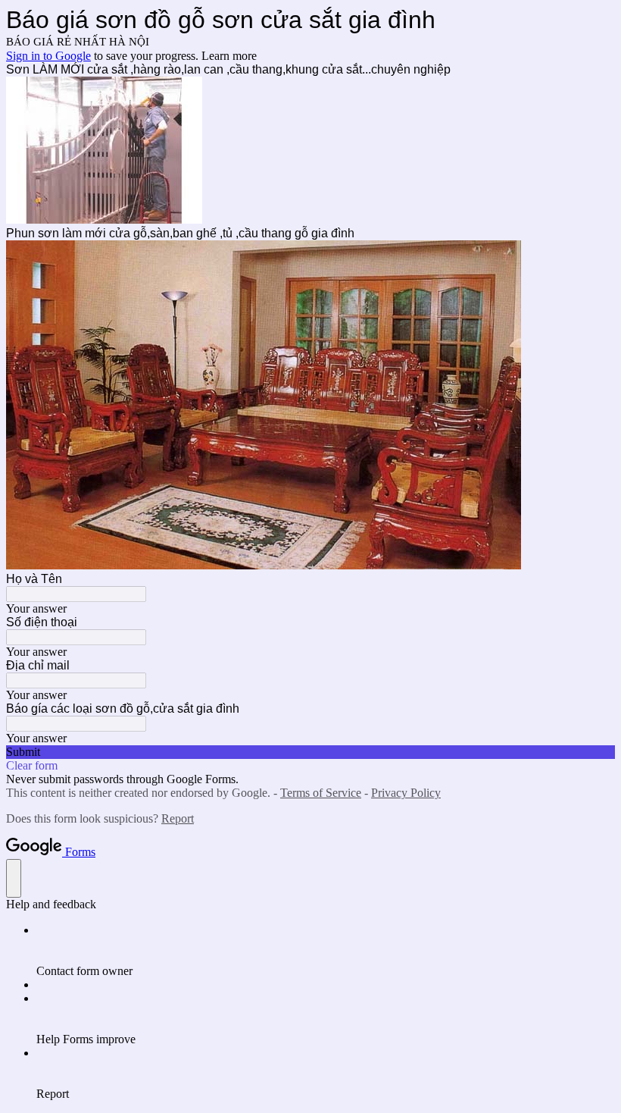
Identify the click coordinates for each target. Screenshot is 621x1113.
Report (177, 818)
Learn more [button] (229, 55)
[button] (310, 752)
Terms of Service (320, 792)
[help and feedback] (13, 878)
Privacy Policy (406, 792)
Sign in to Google (48, 55)
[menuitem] (325, 950)
